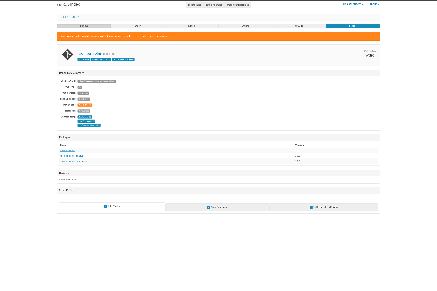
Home (63, 16)
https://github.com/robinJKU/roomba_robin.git (97, 81)
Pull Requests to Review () (89, 125)
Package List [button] (194, 5)
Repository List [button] (214, 5)
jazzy (138, 26)
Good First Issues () (86, 121)
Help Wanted (113, 205)
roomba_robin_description (123, 59)
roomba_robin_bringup (101, 59)
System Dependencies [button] (238, 5)
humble (84, 26)
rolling (299, 26)
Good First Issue (218, 207)
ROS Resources (352, 4)
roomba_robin (89, 53)
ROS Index (71, 4)
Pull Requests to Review (324, 207)
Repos (73, 16)
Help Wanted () (85, 117)
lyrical (245, 26)
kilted (191, 26)
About (374, 4)
